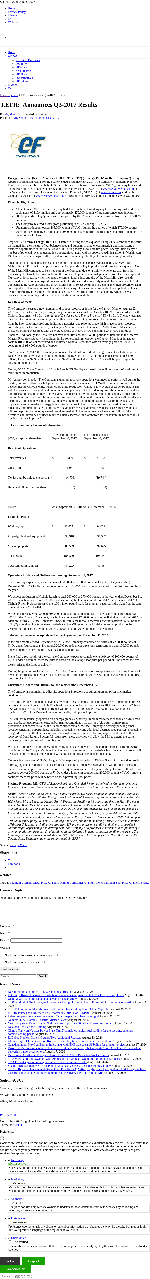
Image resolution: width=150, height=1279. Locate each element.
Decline (10, 1261)
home (4, 95)
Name (5, 933)
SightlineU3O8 (13, 114)
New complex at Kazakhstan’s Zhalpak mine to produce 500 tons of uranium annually (61, 1023)
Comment (7, 926)
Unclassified (18, 1238)
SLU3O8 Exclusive (28, 60)
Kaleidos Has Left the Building (27, 1027)
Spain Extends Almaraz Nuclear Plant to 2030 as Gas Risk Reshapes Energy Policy (59, 1065)
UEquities (22, 81)
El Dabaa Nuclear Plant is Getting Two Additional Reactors (44, 1037)
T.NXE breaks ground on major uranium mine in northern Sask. (47, 1062)
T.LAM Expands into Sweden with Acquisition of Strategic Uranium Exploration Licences (64, 1058)
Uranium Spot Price (116, 882)
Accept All (33, 1261)
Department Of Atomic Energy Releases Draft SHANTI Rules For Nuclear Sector (58, 1055)
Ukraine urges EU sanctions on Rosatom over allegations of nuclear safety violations (60, 1041)
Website (5, 947)
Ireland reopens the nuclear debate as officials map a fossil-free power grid (53, 1016)
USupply (21, 63)
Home (11, 8)
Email (5, 940)
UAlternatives (24, 77)
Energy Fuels (18, 845)
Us (9, 19)
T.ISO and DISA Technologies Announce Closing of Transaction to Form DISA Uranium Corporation (71, 1002)
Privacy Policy (17, 12)
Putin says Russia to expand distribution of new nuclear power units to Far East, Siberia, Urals (66, 995)
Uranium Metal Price (34, 882)
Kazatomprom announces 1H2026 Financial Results (40, 991)
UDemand (22, 67)
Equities (13, 95)
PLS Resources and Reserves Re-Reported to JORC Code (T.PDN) (49, 1012)
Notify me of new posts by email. (25, 962)
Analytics (16, 1198)
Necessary (17, 1160)
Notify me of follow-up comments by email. (32, 955)
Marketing (17, 1179)
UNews (12, 15)
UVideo (13, 22)
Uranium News (93, 882)
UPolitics (21, 74)
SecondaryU (23, 70)
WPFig (17, 1124)
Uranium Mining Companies (65, 882)
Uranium (15, 882)
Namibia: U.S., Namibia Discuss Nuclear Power (37, 1020)
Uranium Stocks (139, 882)
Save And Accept (15, 1268)
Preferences (18, 1218)
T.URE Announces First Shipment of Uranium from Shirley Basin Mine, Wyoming (59, 1009)
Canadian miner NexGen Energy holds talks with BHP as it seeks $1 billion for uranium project (66, 1044)
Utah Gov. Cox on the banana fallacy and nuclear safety (42, 998)
